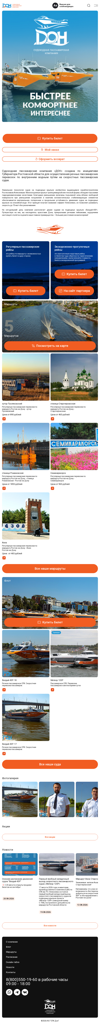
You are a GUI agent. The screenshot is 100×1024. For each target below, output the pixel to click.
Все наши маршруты (50, 568)
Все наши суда (50, 764)
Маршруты (11, 952)
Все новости (50, 925)
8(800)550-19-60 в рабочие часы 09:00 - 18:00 (37, 981)
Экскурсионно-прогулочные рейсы (72, 248)
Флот (8, 947)
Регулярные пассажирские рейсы (22, 248)
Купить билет (52, 138)
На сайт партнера (77, 291)
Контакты (10, 972)
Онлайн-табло (12, 962)
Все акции (50, 837)
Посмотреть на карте (52, 346)
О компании (12, 942)
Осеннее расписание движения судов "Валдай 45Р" (17, 880)
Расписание (11, 957)
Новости (10, 967)
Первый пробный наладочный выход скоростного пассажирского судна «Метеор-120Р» (56, 881)
